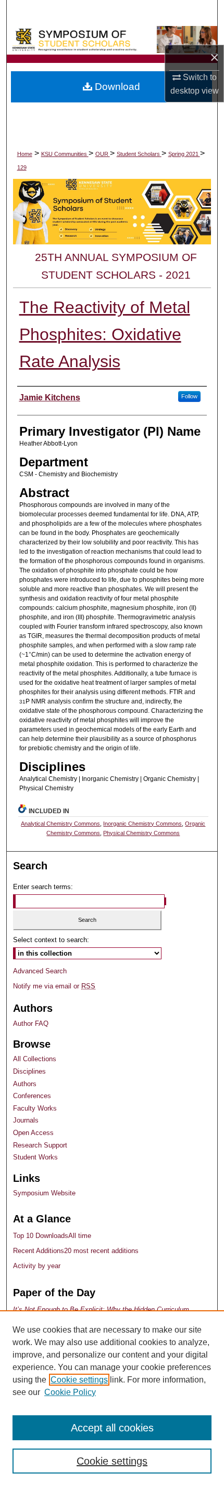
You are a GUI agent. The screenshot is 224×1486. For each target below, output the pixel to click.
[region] (112, 1398)
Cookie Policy (70, 1392)
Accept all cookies (112, 1427)
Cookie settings (79, 1379)
